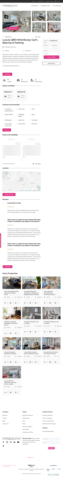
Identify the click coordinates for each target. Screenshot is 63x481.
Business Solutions (27, 415)
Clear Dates (38, 163)
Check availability (51, 57)
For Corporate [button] (57, 5)
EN (55, 1)
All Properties (8, 36)
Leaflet (22, 190)
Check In (46, 45)
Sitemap (7, 466)
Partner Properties (47, 415)
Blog (3, 421)
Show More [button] (7, 266)
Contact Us (5, 423)
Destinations (34, 5)
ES (59, 1)
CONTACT (34, 1)
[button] (13, 28)
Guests (45, 50)
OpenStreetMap (28, 190)
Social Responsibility (48, 431)
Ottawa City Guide (9, 194)
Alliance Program (27, 426)
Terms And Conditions (7, 465)
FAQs (23, 423)
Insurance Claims (45, 5)
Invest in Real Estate (48, 421)
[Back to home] (9, 6)
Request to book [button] (49, 1)
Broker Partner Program (49, 423)
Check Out (54, 45)
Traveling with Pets (27, 432)
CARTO (38, 190)
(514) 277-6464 (41, 1)
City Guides (25, 429)
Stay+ (23, 421)
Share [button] (39, 36)
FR (57, 1)
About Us (5, 415)
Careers (4, 418)
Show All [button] (7, 130)
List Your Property (47, 418)
